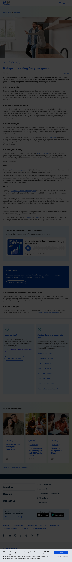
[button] (61, 556)
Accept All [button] (60, 552)
